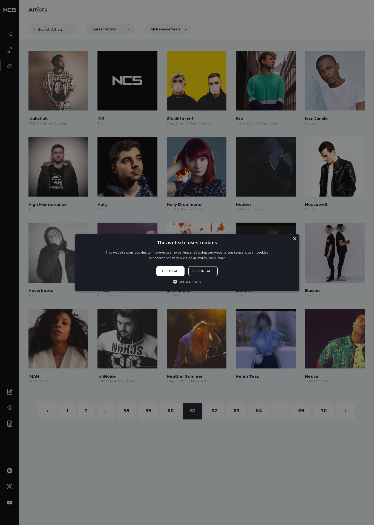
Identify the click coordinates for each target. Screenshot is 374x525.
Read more (217, 258)
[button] (187, 262)
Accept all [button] (171, 271)
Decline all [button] (202, 271)
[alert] (187, 262)
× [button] (294, 239)
